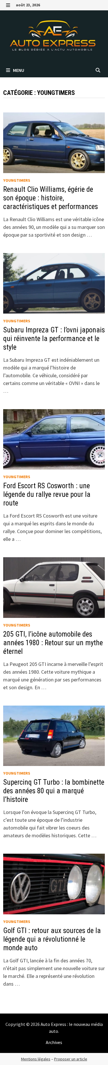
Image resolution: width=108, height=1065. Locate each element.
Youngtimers (16, 180)
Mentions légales (35, 1059)
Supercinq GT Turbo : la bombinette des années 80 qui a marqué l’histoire (53, 791)
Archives (54, 1042)
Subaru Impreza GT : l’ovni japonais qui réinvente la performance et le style (54, 338)
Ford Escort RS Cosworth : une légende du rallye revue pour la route (46, 494)
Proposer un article (70, 1059)
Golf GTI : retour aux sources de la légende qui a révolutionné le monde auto (52, 939)
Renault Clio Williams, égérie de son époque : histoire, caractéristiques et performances (50, 198)
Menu (18, 70)
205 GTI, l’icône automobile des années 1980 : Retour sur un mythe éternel (53, 643)
